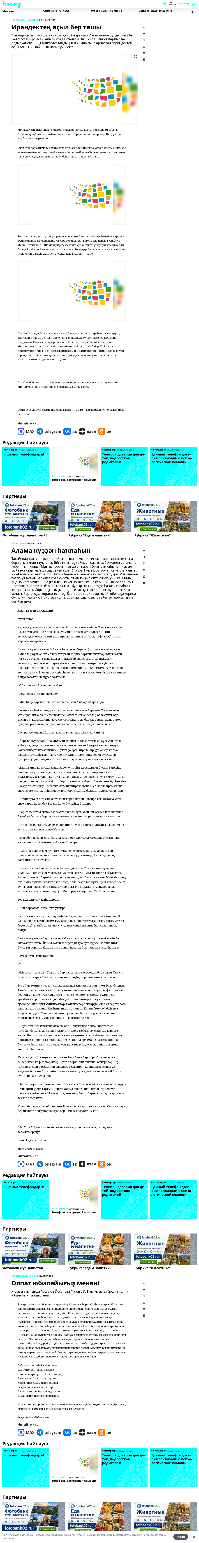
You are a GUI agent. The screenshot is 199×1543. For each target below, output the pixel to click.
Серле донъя (18, 543)
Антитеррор (184, 4)
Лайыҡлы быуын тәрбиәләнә (155, 11)
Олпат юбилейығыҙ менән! (106, 11)
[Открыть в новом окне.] (26, 431)
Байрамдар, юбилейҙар (24, 1276)
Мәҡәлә (8, 11)
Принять (180, 1536)
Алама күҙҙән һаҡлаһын (56, 11)
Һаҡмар (11, 3)
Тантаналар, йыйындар (24, 20)
